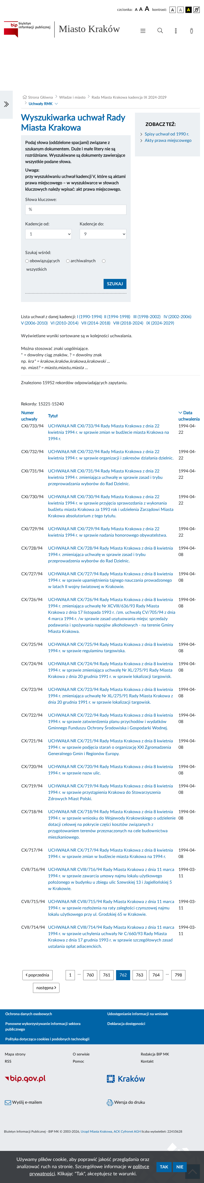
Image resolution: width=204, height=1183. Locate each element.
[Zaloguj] (192, 32)
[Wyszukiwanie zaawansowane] (160, 30)
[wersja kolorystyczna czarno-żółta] (188, 9)
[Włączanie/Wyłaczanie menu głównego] (143, 31)
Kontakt (147, 1061)
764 (156, 975)
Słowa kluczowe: (41, 200)
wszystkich (36, 269)
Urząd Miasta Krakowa (96, 1131)
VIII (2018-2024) (128, 323)
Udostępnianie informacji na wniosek (137, 1014)
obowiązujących (45, 261)
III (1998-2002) (146, 317)
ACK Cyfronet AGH (127, 1131)
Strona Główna (40, 97)
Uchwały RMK (40, 104)
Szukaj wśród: (38, 253)
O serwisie (81, 1054)
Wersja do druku (129, 1102)
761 (106, 975)
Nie (179, 1167)
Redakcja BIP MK (155, 1054)
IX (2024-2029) (160, 323)
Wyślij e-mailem (26, 1102)
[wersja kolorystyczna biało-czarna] (180, 9)
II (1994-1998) (117, 317)
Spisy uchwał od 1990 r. (167, 134)
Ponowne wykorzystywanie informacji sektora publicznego (42, 1026)
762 (123, 975)
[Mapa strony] (177, 32)
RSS (8, 1061)
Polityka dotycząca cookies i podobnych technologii (47, 1039)
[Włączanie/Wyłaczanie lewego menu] (6, 105)
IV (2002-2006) (177, 317)
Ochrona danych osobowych (28, 1014)
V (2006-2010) (34, 323)
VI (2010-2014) (64, 323)
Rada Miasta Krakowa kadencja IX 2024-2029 (129, 97)
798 (178, 975)
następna (45, 988)
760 (90, 975)
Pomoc (78, 1061)
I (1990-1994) (89, 317)
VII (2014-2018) (95, 323)
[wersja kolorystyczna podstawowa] (172, 9)
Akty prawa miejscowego (168, 140)
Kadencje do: (92, 224)
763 (139, 975)
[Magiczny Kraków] (153, 1082)
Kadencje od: (37, 224)
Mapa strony (15, 1054)
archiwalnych (83, 261)
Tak (164, 1167)
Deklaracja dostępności (126, 1024)
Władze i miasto (72, 97)
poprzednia (38, 975)
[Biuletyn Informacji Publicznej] (51, 1082)
